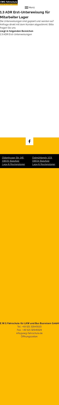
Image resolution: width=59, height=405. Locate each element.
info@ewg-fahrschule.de (29, 333)
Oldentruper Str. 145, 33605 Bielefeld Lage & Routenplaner (13, 161)
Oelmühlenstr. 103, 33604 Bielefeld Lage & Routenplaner (43, 161)
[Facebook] (29, 141)
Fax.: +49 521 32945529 (29, 330)
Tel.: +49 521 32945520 (29, 326)
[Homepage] (29, 2)
